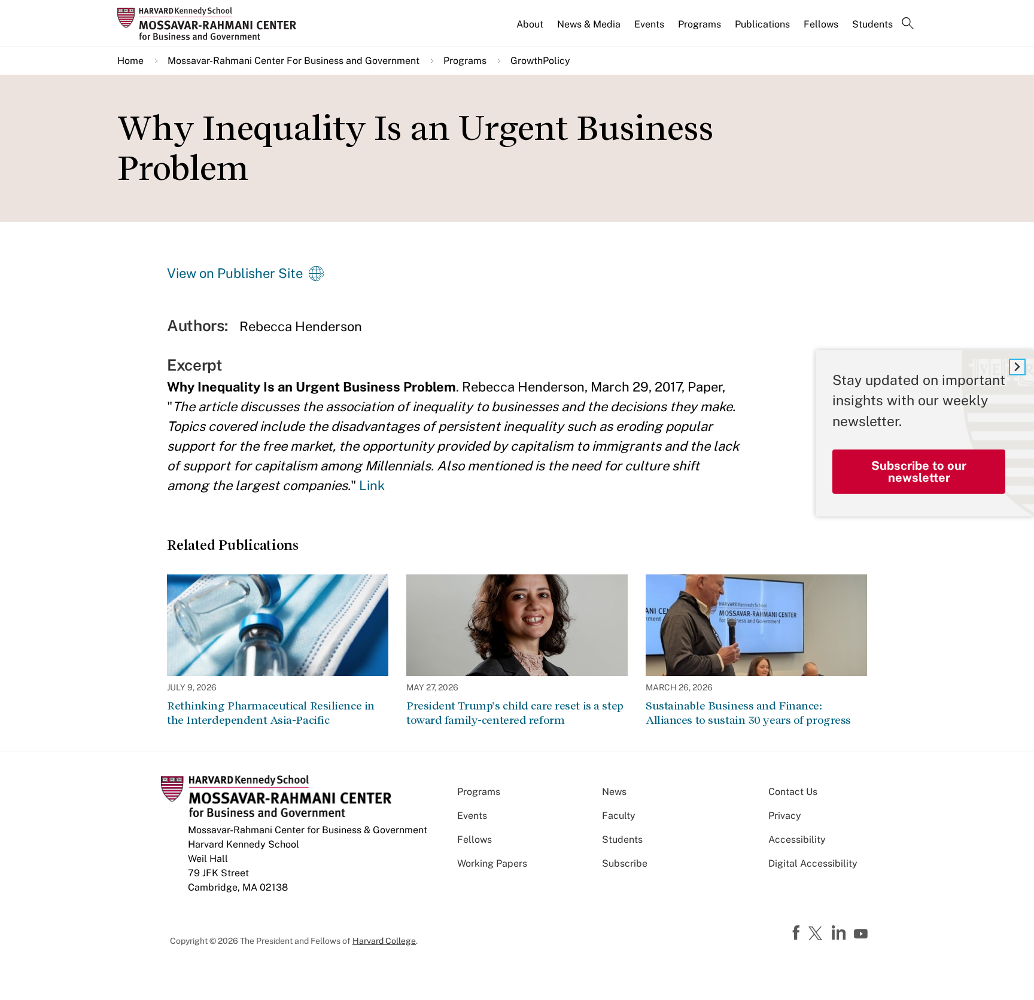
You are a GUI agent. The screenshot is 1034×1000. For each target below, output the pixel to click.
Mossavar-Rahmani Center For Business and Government (293, 60)
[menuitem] (530, 29)
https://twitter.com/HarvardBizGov (817, 934)
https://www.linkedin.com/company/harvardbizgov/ (840, 933)
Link (372, 485)
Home (130, 60)
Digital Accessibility (812, 863)
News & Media (589, 24)
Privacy (784, 815)
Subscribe (624, 863)
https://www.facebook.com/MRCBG (798, 933)
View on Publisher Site (235, 273)
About (529, 24)
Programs (699, 24)
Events (649, 24)
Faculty (618, 815)
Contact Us (792, 791)
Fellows (821, 24)
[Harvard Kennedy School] (210, 23)
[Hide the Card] (1017, 367)
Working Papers (492, 863)
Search (908, 24)
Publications (762, 24)
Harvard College (384, 941)
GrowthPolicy (540, 60)
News (614, 791)
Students (872, 24)
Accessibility (797, 839)
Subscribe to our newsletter (918, 471)
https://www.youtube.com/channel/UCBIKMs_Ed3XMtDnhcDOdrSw (862, 934)
